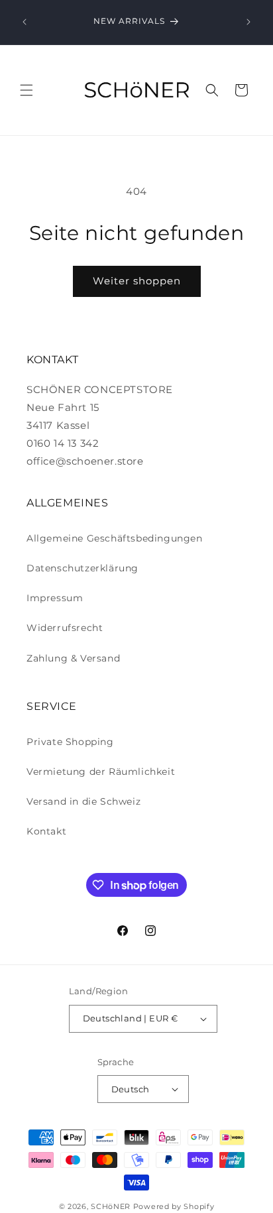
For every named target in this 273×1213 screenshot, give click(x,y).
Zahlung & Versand (73, 658)
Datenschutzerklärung (82, 568)
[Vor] (248, 21)
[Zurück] (24, 21)
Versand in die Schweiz (83, 801)
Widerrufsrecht (65, 628)
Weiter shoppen (137, 280)
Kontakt (46, 831)
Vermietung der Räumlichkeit (101, 772)
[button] (26, 90)
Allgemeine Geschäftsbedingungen (115, 538)
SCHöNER (111, 1206)
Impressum (55, 598)
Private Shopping (70, 742)
